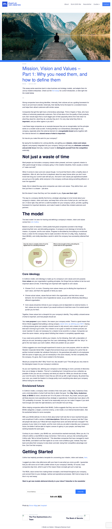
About (66, 4)
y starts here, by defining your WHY (71, 324)
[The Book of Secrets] (87, 517)
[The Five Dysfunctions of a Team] (25, 517)
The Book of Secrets (74, 518)
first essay (55, 90)
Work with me (76, 4)
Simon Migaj (33, 505)
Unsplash (43, 505)
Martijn (24, 84)
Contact (106, 4)
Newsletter (87, 4)
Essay (24, 64)
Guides (96, 4)
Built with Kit (56, 496)
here (85, 457)
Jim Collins (35, 222)
